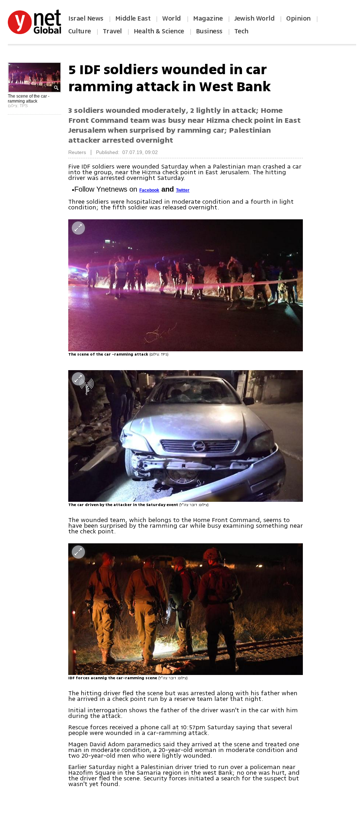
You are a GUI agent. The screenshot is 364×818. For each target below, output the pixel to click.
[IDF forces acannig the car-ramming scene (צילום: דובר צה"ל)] (185, 609)
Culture (79, 31)
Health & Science (159, 31)
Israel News (85, 18)
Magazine (208, 18)
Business (209, 31)
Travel (112, 31)
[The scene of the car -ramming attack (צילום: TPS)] (185, 285)
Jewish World (254, 18)
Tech (241, 31)
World (172, 18)
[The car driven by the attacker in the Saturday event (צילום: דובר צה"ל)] (185, 436)
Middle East (133, 18)
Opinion (298, 18)
